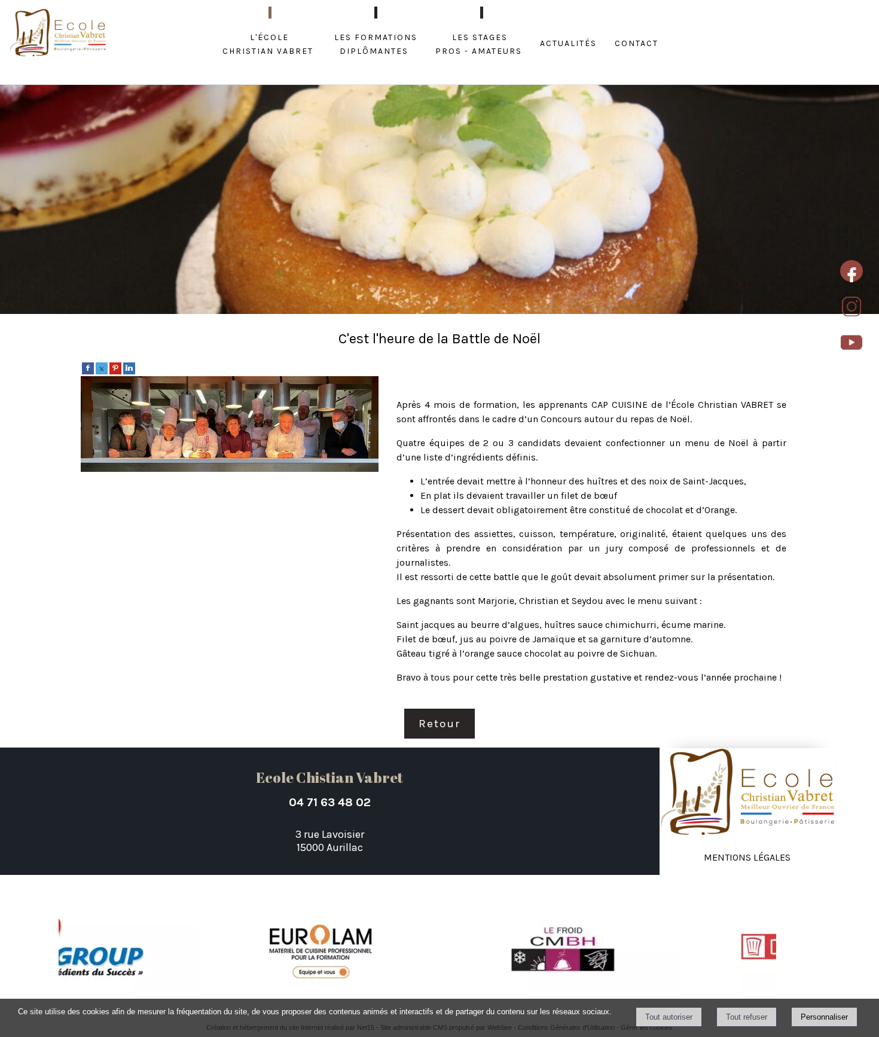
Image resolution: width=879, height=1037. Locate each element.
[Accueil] (58, 34)
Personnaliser (824, 1016)
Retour (439, 723)
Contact (636, 42)
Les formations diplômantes (375, 43)
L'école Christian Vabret (267, 43)
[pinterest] (115, 367)
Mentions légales (747, 856)
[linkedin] (129, 367)
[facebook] (88, 367)
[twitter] (102, 367)
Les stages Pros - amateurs (478, 43)
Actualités (568, 42)
